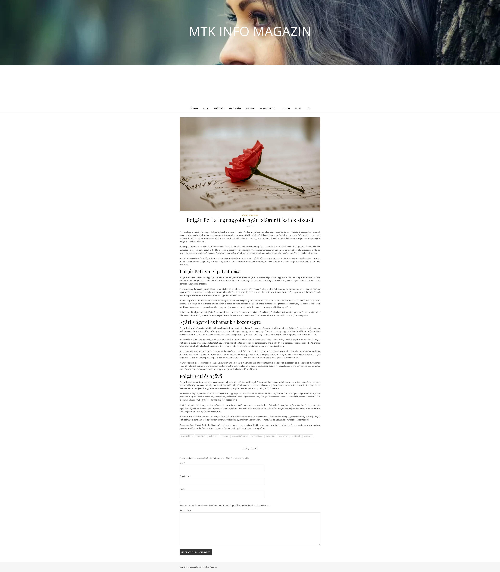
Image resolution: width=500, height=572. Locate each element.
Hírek (245, 215)
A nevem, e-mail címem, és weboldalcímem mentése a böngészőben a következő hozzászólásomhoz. (225, 505)
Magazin (250, 108)
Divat (206, 108)
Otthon (285, 108)
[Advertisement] (250, 84)
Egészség (219, 108)
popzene (224, 436)
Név (182, 463)
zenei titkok (296, 436)
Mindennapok (268, 108)
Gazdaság (235, 108)
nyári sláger (201, 436)
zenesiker (307, 436)
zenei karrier (283, 436)
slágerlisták (270, 436)
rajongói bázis (257, 436)
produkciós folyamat (240, 436)
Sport (298, 108)
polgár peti (213, 436)
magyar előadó (187, 436)
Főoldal (193, 108)
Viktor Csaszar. (211, 567)
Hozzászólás (185, 510)
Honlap (183, 489)
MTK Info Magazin (250, 31)
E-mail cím (185, 476)
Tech (309, 108)
